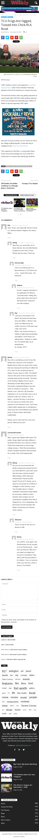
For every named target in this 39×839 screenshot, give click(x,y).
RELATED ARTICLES (11, 195)
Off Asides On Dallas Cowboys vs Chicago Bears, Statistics (9, 185)
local (32, 693)
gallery (32, 688)
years (15, 713)
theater (18, 710)
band (28, 671)
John (2, 644)
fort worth (20, 688)
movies (14, 697)
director (17, 679)
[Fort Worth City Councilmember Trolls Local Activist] (19, 202)
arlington (14, 671)
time (30, 710)
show (5, 705)
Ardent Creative (19, 836)
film (17, 683)
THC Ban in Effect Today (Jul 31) (16, 659)
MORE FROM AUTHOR (27, 195)
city (16, 675)
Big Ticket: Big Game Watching (25, 764)
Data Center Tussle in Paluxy (19, 649)
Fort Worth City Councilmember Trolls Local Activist (19, 209)
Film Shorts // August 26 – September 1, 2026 (23, 786)
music (23, 697)
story (17, 705)
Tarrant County (28, 705)
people (33, 697)
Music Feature (5, 820)
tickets (24, 709)
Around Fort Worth (7, 807)
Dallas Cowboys (7, 679)
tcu (30, 166)
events (26, 679)
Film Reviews (5, 810)
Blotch (4, 17)
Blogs (3, 813)
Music (3, 817)
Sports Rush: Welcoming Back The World (31, 209)
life (13, 692)
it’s (9, 693)
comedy (24, 675)
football (4, 688)
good (4, 693)
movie (5, 697)
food (30, 683)
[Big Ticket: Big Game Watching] (6, 767)
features (7, 683)
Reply (9, 237)
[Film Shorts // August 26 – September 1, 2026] (6, 788)
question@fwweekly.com (23, 745)
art (22, 671)
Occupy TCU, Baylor (30, 183)
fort (10, 688)
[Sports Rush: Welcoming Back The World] (32, 202)
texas (9, 709)
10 (26, 32)
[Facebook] (15, 750)
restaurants (13, 701)
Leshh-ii (3, 639)
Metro (3, 823)
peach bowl (24, 166)
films (23, 683)
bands (5, 675)
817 (4, 671)
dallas (31, 675)
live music (22, 693)
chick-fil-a (9, 166)
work (35, 709)
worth (4, 714)
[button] (35, 3)
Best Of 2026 (11, 639)
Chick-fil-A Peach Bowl (20, 146)
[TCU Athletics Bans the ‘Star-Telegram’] (7, 202)
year (10, 713)
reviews (25, 701)
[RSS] (20, 750)
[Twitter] (24, 750)
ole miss (16, 166)
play (3, 701)
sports (10, 17)
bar (11, 675)
